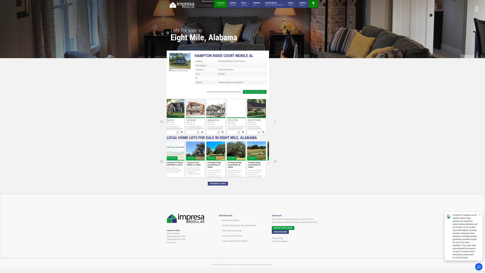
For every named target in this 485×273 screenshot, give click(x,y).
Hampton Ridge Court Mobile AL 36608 (254, 165)
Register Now (281, 232)
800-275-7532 (179, 239)
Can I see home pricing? (232, 231)
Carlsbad (191, 120)
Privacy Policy (277, 238)
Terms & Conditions (280, 241)
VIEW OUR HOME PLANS (255, 92)
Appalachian (213, 120)
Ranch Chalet (254, 120)
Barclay (170, 120)
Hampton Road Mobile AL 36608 (194, 164)
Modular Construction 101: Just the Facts (239, 225)
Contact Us (171, 242)
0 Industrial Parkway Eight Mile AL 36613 (175, 164)
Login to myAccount (283, 228)
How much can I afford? (232, 236)
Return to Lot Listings (179, 71)
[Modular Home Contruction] (182, 5)
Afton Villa (233, 120)
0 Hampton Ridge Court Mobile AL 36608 (214, 165)
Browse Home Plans (231, 220)
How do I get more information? (235, 241)
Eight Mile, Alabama (204, 37)
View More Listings (218, 184)
